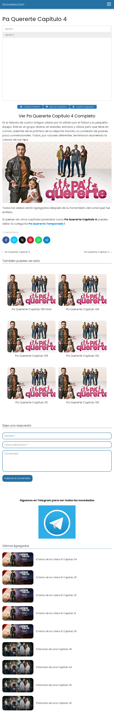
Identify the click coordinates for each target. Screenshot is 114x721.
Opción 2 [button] (9, 34)
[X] (22, 240)
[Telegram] (46, 240)
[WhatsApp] (38, 240)
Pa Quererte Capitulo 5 (17, 251)
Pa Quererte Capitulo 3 (96, 251)
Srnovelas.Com (13, 4)
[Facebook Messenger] (14, 240)
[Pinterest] (30, 240)
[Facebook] (6, 240)
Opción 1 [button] (9, 28)
